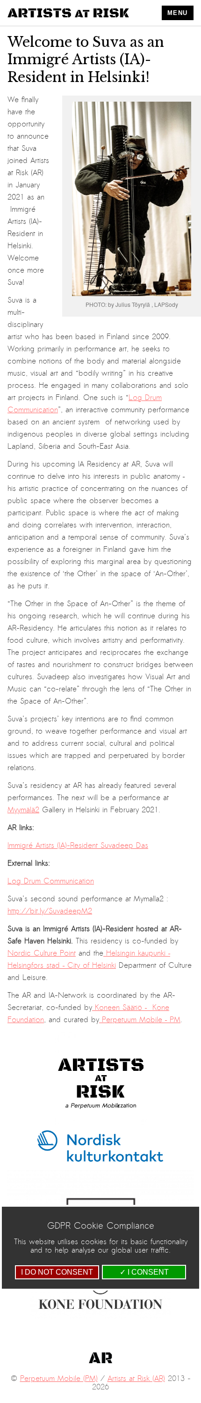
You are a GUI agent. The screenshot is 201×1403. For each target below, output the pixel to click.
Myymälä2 (23, 810)
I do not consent (57, 1272)
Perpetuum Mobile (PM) (59, 1378)
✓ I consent (144, 1272)
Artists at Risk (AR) (136, 1378)
